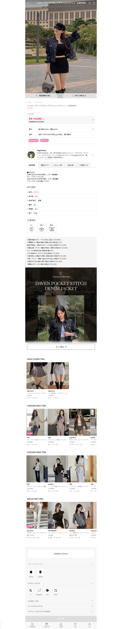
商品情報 (32, 165)
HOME (61, 626)
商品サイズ (44, 165)
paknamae (30, 531)
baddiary (50, 484)
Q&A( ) (71, 165)
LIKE (75, 626)
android (40, 577)
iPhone (31, 577)
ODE (28, 437)
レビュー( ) (57, 165)
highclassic (30, 391)
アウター (30, 102)
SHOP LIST (46, 626)
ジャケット (38, 102)
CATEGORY (32, 626)
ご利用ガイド (83, 165)
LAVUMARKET (52, 531)
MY (89, 626)
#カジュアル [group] (34, 140)
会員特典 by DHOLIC (61, 554)
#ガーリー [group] (44, 140)
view (92, 155)
